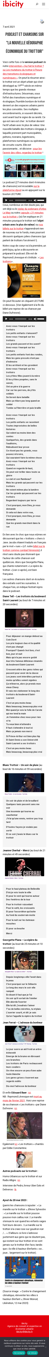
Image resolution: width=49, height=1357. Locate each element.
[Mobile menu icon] (43, 4)
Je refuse (32, 1353)
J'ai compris (19, 1353)
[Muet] (35, 200)
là (15, 1189)
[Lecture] (6, 200)
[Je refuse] (45, 1347)
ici (29, 1092)
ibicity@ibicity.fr (24, 1331)
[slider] (41, 200)
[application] (24, 200)
